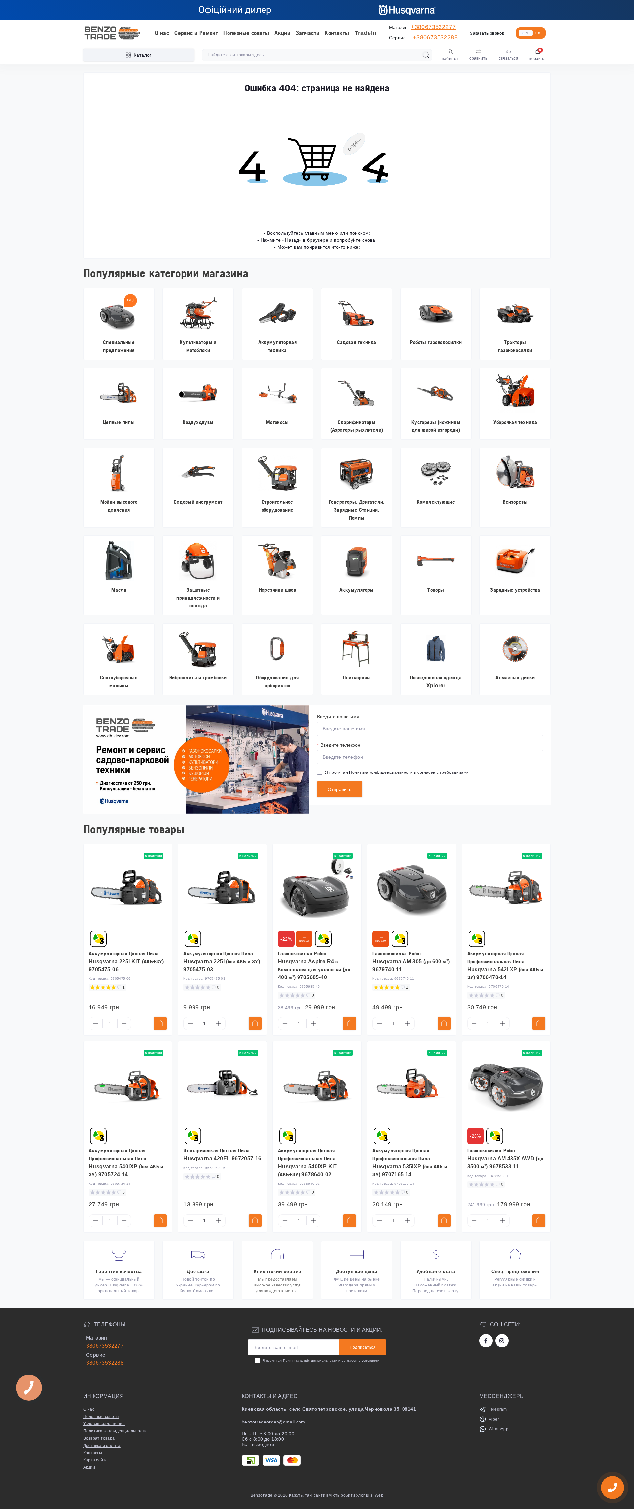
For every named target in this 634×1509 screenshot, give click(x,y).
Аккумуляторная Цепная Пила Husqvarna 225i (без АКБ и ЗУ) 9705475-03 (221, 961)
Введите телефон (339, 745)
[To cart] (160, 1023)
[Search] (426, 55)
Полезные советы (246, 33)
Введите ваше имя (338, 716)
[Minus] (95, 1023)
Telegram (498, 1409)
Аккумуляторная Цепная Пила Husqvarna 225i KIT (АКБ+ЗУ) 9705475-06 (126, 961)
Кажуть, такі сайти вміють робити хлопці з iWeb (336, 1495)
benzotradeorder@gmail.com (273, 1421)
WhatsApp (498, 1429)
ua (537, 33)
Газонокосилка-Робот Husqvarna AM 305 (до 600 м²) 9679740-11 (411, 961)
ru (528, 33)
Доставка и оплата (102, 1445)
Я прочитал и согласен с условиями (321, 1360)
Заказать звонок (487, 33)
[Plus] (124, 1023)
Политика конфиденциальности (381, 772)
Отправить (340, 789)
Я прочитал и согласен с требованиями (397, 772)
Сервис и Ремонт (196, 33)
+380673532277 (433, 27)
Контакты (337, 33)
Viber (494, 1419)
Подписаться (363, 1347)
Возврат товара (99, 1438)
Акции (282, 33)
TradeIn (366, 33)
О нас (162, 33)
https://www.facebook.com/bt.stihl (486, 1340)
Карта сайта (95, 1460)
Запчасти (307, 33)
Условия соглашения (104, 1424)
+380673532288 (435, 37)
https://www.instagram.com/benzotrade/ (502, 1340)
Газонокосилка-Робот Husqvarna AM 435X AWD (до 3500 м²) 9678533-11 (505, 1158)
